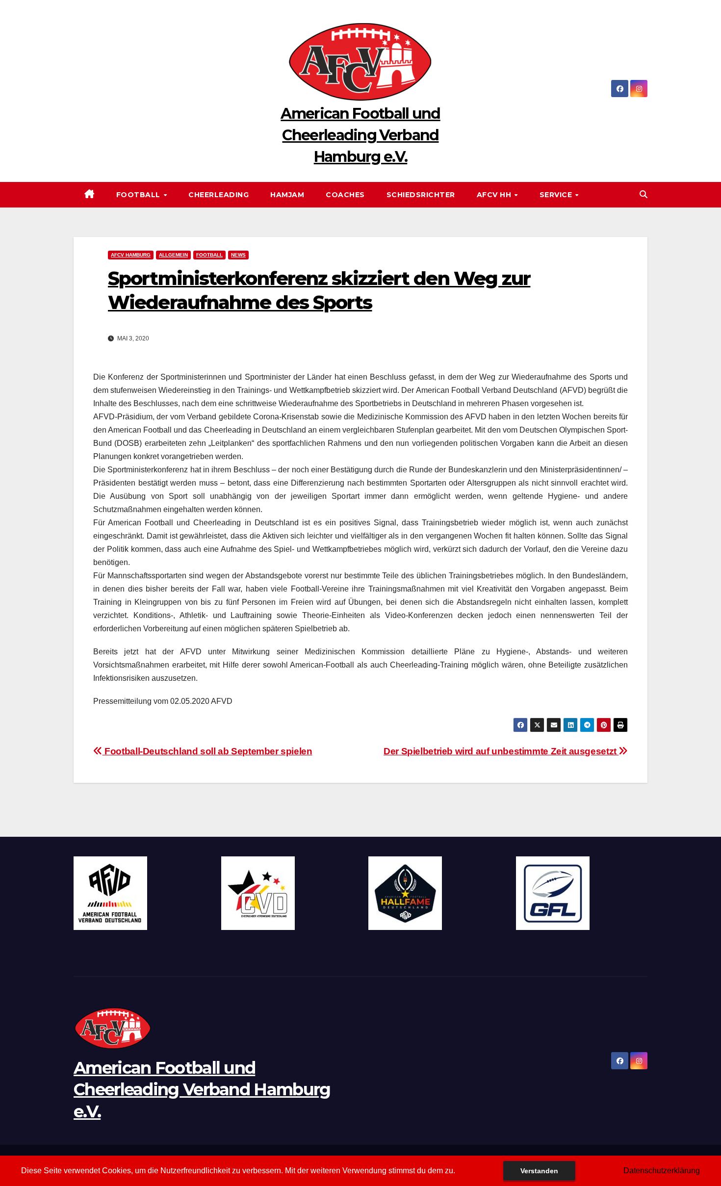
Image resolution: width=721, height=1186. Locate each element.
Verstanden (539, 1171)
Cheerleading (218, 194)
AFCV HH (495, 194)
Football (139, 194)
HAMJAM (287, 194)
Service (557, 194)
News (238, 255)
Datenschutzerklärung (661, 1170)
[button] (643, 194)
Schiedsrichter (420, 194)
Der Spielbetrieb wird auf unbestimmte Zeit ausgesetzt (501, 751)
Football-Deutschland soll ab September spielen (207, 751)
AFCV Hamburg (131, 255)
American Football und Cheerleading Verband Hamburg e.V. (360, 135)
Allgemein (173, 255)
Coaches (345, 194)
